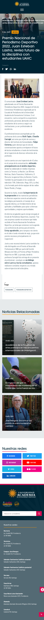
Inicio (3, 18)
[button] (42, 589)
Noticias (9, 18)
